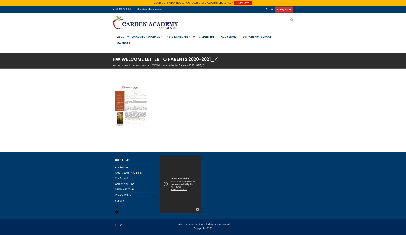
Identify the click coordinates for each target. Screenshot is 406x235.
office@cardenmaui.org (149, 8)
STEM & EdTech (124, 189)
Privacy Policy (123, 195)
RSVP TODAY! (243, 2)
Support (119, 200)
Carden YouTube (124, 184)
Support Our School (257, 36)
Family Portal (284, 9)
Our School (121, 178)
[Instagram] (271, 9)
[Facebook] (265, 9)
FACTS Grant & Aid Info (128, 173)
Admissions (121, 167)
